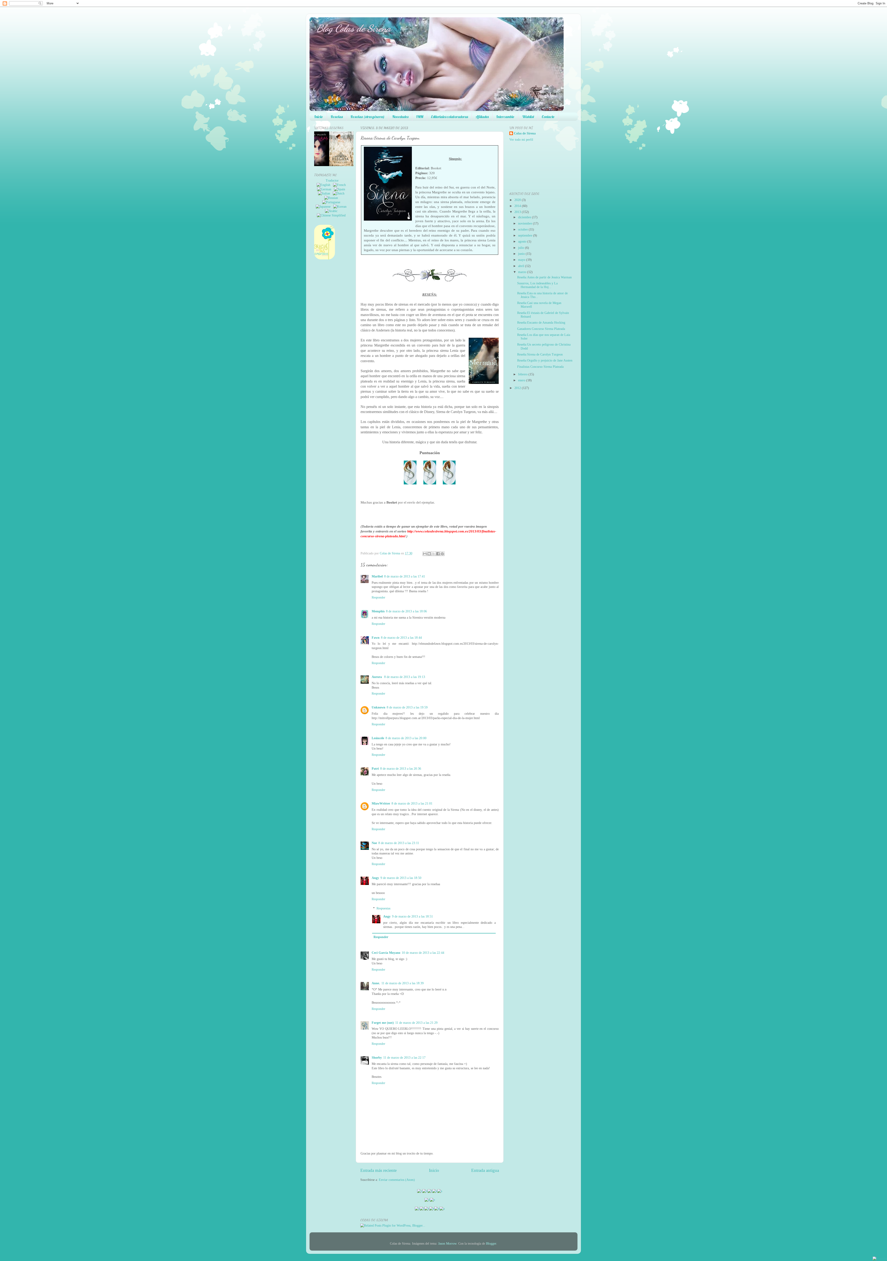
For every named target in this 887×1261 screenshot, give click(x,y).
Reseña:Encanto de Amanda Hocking (541, 322)
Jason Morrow (447, 1243)
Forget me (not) (383, 1022)
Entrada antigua (485, 1170)
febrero (523, 374)
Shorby (377, 1057)
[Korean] (340, 206)
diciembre (524, 217)
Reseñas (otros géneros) (367, 116)
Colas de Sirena (525, 133)
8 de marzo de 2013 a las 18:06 (406, 611)
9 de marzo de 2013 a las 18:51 (412, 916)
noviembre (525, 223)
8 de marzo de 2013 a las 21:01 (412, 803)
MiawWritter (381, 803)
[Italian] (325, 193)
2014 (517, 206)
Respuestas (383, 908)
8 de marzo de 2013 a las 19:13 (404, 677)
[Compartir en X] (433, 553)
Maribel (377, 576)
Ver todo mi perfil (521, 139)
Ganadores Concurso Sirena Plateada (541, 329)
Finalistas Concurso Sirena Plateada (540, 366)
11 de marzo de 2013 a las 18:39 (402, 983)
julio (521, 247)
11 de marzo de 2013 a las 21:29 (416, 1022)
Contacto (548, 116)
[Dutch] (339, 193)
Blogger (491, 1243)
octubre (523, 229)
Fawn (376, 637)
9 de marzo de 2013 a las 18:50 (400, 878)
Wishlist (528, 116)
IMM (419, 116)
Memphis (378, 611)
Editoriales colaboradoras (449, 116)
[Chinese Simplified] (332, 215)
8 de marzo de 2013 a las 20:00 (406, 738)
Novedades (400, 116)
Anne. (376, 983)
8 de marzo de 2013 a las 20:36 (400, 768)
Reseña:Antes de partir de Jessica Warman (544, 277)
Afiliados (482, 116)
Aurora (377, 677)
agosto (522, 241)
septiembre (525, 235)
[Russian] (332, 198)
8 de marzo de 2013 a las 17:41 (404, 576)
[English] (324, 185)
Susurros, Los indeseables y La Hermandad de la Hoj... (537, 285)
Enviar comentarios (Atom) (397, 1180)
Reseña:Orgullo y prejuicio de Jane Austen (544, 360)
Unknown (378, 707)
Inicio (318, 116)
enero (521, 380)
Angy (375, 878)
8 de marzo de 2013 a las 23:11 (398, 843)
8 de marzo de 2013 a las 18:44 (401, 637)
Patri (375, 768)
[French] (340, 185)
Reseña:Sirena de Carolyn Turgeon (540, 354)
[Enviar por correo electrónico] (424, 553)
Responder (378, 597)
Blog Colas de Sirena (353, 28)
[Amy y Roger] (329, 165)
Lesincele (378, 738)
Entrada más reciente (378, 1170)
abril (521, 266)
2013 (517, 212)
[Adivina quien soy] (351, 165)
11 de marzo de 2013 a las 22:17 (404, 1057)
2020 (517, 200)
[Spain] (340, 189)
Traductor (332, 180)
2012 (517, 388)
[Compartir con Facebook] (438, 553)
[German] (325, 189)
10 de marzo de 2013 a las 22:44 (423, 952)
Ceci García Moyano (386, 952)
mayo (521, 259)
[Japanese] (324, 206)
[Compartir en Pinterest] (442, 553)
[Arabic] (332, 211)
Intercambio (505, 116)
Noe (374, 843)
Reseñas (337, 116)
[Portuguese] (332, 202)
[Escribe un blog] (429, 553)
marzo (522, 272)
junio (521, 253)
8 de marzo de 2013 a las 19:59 (407, 707)
